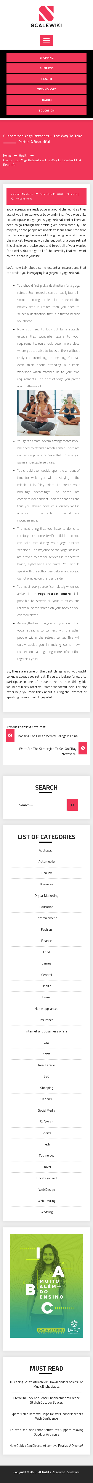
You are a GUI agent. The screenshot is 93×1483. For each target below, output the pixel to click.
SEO (47, 1076)
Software (46, 1121)
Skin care (46, 1099)
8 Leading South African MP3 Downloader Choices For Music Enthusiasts (46, 1384)
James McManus (23, 194)
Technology (46, 89)
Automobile (46, 861)
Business (46, 68)
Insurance (46, 1019)
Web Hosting (46, 1200)
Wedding (47, 1212)
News (46, 1053)
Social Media (46, 1110)
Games (46, 963)
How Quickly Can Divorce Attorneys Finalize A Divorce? (46, 1445)
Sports (46, 1133)
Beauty (47, 872)
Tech (46, 1144)
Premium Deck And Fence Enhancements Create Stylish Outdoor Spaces (46, 1400)
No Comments (24, 198)
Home (46, 997)
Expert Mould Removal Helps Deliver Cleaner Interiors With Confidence (46, 1416)
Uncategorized (47, 1178)
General (46, 974)
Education (47, 110)
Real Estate (46, 1065)
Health (46, 78)
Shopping (47, 57)
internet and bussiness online (46, 1031)
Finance (47, 99)
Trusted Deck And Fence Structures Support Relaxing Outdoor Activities (46, 1432)
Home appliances (46, 1008)
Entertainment (46, 918)
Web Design (46, 1189)
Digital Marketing (46, 895)
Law (46, 1042)
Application (46, 850)
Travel (46, 1166)
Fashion (46, 929)
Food (46, 952)
